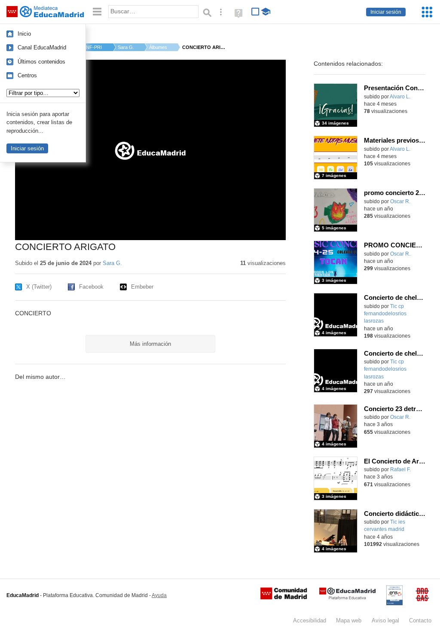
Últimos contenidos (41, 61)
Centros (27, 75)
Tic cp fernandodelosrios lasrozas (385, 314)
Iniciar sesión (385, 12)
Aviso (385, 620)
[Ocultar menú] (97, 11)
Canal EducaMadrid (42, 47)
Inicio (24, 33)
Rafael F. (400, 469)
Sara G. (126, 47)
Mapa (348, 620)
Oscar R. (400, 201)
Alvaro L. (400, 96)
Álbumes (158, 47)
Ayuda (159, 595)
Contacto (420, 620)
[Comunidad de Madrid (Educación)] (283, 597)
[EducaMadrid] (347, 597)
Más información (150, 344)
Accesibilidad (309, 620)
